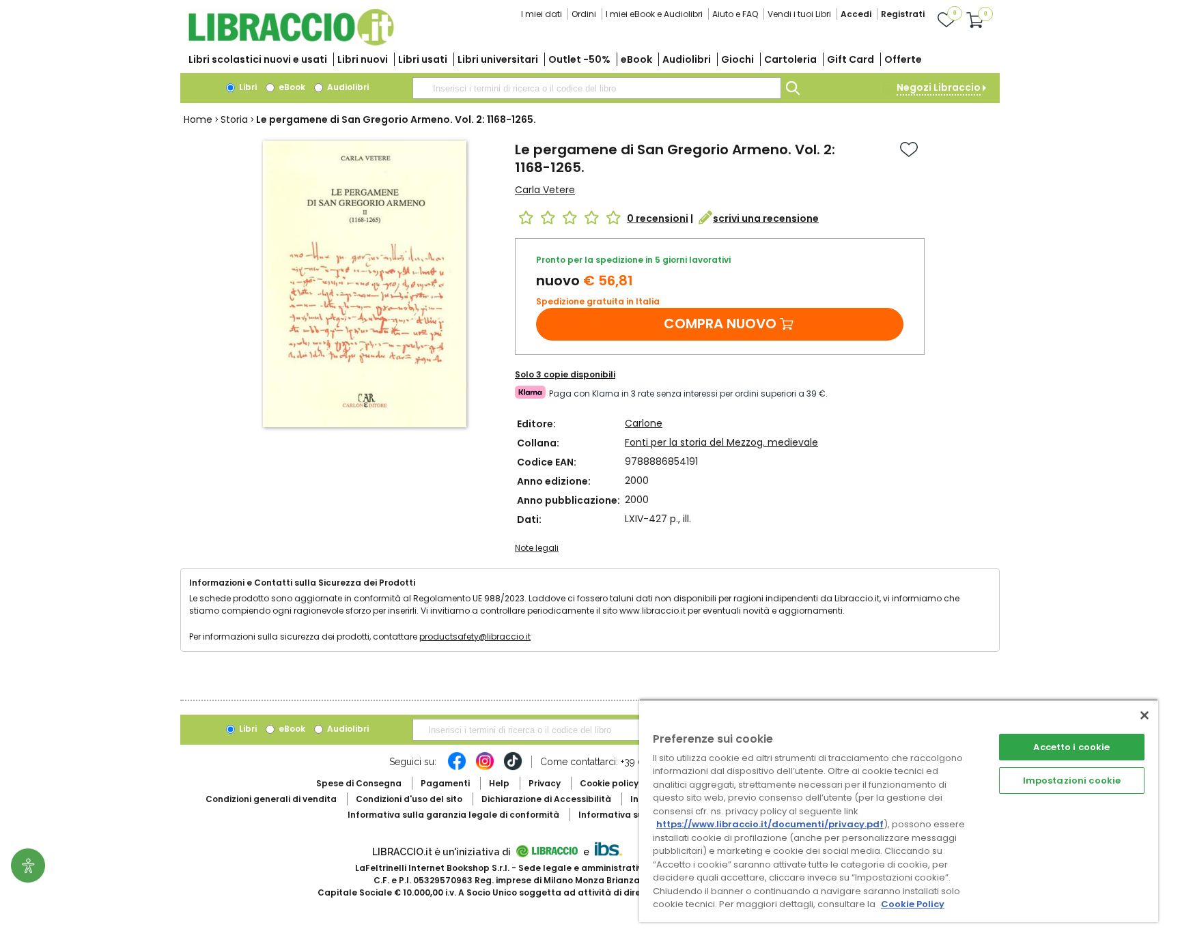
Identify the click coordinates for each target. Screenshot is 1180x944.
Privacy (545, 783)
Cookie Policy (912, 904)
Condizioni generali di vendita (271, 799)
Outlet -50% (579, 59)
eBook (636, 59)
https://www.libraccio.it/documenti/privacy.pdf (770, 824)
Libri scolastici (257, 59)
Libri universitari (498, 59)
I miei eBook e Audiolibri (654, 14)
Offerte (903, 59)
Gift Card (850, 59)
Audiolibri (686, 59)
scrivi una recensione (766, 218)
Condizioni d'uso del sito (409, 799)
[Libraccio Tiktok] (512, 768)
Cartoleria (790, 59)
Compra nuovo (720, 323)
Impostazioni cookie (1072, 780)
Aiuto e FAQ (735, 14)
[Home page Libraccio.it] (291, 42)
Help (499, 783)
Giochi (737, 59)
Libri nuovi (362, 59)
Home (198, 119)
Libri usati (422, 59)
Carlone (643, 423)
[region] (898, 810)
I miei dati (541, 14)
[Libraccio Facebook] (456, 768)
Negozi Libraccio (939, 87)
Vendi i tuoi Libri (799, 14)
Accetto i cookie (1071, 747)
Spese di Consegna (359, 783)
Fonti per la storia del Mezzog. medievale (721, 442)
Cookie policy (609, 783)
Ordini (584, 14)
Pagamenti (445, 783)
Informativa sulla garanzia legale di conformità (453, 814)
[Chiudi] (1144, 715)
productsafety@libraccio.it (475, 636)
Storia (234, 119)
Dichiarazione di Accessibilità (546, 799)
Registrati (903, 14)
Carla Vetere (545, 190)
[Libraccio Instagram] (484, 768)
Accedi (856, 14)
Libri (247, 87)
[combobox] (596, 88)
